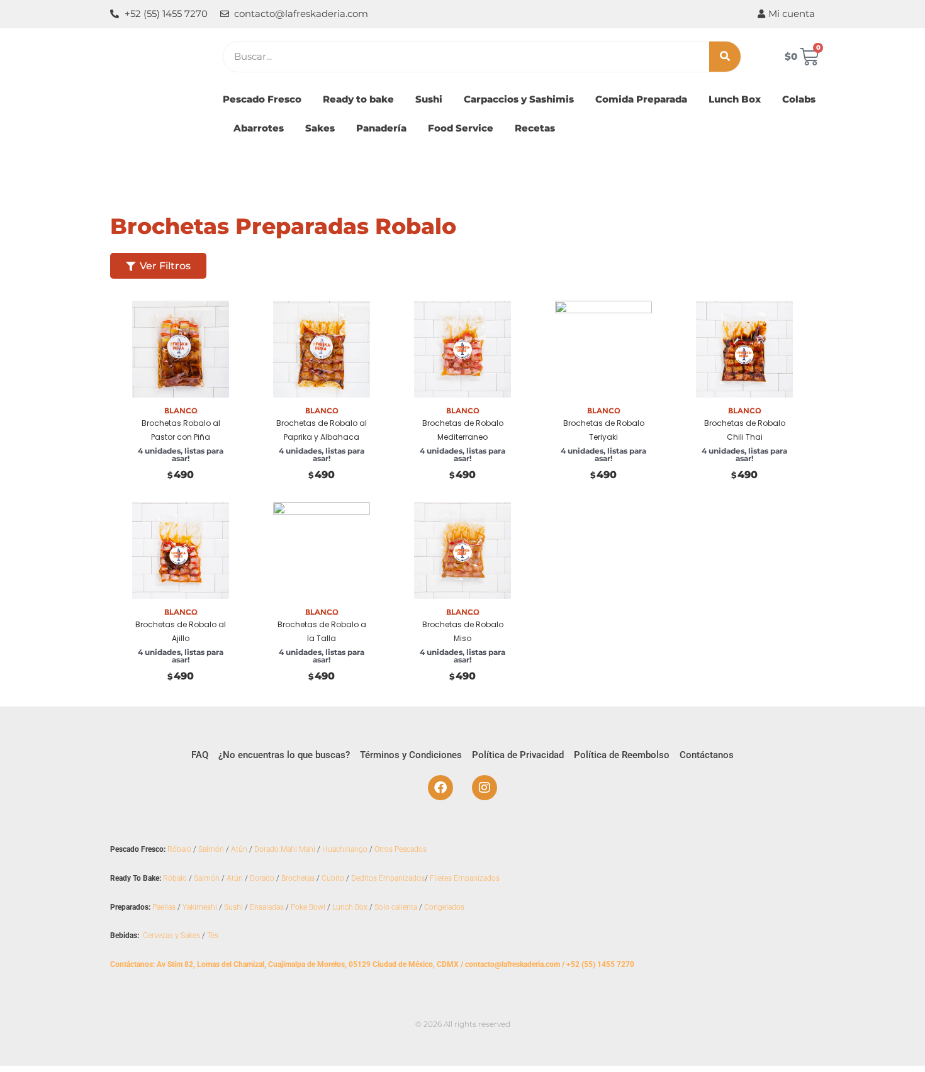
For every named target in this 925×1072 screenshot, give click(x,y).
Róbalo (179, 849)
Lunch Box (735, 99)
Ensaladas (267, 907)
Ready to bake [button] (358, 99)
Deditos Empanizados (388, 878)
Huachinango (344, 849)
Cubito (333, 878)
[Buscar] (725, 57)
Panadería (381, 128)
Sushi (233, 907)
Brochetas (298, 878)
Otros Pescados (400, 849)
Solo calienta (395, 907)
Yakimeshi (199, 907)
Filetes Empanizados (465, 878)
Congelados (444, 907)
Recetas (535, 128)
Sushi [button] (428, 99)
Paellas (164, 907)
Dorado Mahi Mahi (284, 849)
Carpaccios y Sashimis (519, 99)
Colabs (799, 99)
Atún (239, 849)
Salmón (211, 849)
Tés (212, 935)
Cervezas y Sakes (171, 935)
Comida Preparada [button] (641, 99)
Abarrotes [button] (258, 128)
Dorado (262, 878)
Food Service (460, 128)
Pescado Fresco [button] (262, 99)
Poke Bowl (308, 907)
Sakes (320, 128)
